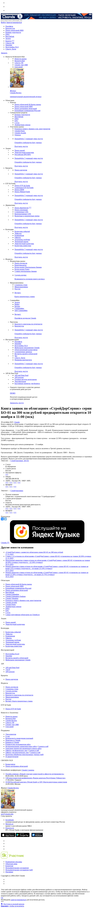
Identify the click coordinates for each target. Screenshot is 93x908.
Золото (8, 38)
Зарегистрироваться (14, 22)
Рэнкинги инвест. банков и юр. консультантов (32, 129)
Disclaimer (9, 872)
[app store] (8, 836)
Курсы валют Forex (22, 269)
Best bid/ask (9, 36)
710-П (7, 670)
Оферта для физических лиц (16, 750)
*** (6, 475)
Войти (3, 22)
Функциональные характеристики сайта (21, 746)
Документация (20, 381)
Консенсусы (10, 28)
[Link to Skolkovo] (12, 858)
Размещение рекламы (13, 862)
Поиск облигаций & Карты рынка (28, 104)
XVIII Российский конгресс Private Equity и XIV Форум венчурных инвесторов (36, 782)
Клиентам (9, 866)
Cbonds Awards (20, 133)
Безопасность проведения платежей (19, 738)
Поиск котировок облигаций (26, 108)
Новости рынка (21, 59)
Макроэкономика (21, 287)
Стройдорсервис (16, 491)
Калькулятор (10, 764)
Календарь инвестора (23, 246)
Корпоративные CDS (23, 214)
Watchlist (8, 45)
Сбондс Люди (10, 49)
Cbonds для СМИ (21, 65)
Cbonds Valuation (11, 598)
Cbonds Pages (20, 131)
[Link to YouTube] (6, 843)
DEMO (12, 393)
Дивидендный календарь (24, 152)
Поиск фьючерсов (23, 208)
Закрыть (4, 53)
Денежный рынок (21, 242)
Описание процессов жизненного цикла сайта (23, 748)
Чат (16, 356)
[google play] (22, 836)
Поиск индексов (21, 263)
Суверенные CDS (21, 212)
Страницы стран (21, 285)
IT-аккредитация (11, 757)
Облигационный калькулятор (26, 350)
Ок (2, 898)
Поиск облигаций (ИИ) (14, 30)
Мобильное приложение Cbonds (27, 348)
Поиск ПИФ (19, 190)
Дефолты (18, 233)
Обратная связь (11, 864)
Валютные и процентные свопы (27, 216)
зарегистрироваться (18, 900)
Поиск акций (20, 150)
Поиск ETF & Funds (22, 186)
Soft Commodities (21, 310)
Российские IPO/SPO (23, 154)
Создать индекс (11, 691)
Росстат (17, 289)
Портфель (9, 26)
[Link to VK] (6, 846)
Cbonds (17, 422)
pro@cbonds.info (7, 814)
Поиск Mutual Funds (22, 192)
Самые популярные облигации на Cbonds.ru (22, 615)
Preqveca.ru (9, 828)
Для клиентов (10, 734)
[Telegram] (5, 519)
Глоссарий (19, 67)
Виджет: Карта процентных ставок (19, 701)
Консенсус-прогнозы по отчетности (28, 324)
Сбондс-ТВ (9, 43)
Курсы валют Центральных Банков (28, 267)
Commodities (19, 308)
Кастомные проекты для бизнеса (27, 383)
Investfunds (9, 820)
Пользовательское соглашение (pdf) (19, 870)
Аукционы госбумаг (22, 239)
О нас (7, 736)
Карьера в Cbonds (12, 742)
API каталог (19, 377)
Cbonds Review (11, 720)
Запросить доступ (17, 403)
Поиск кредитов (21, 170)
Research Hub (20, 61)
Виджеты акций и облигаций (26, 354)
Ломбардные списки (22, 125)
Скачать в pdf (43, 746)
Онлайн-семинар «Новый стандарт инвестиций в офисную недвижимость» (34, 774)
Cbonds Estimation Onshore (15, 596)
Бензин (17, 306)
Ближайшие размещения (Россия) (27, 111)
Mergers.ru (9, 824)
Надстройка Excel (12, 654)
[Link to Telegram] (6, 841)
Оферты (18, 237)
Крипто (9, 41)
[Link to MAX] (6, 849)
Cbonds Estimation (12, 594)
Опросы (18, 135)
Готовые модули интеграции (26, 379)
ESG (16, 121)
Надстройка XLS (12, 47)
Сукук (17, 123)
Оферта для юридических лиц (17, 752)
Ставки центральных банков (26, 271)
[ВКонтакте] (2, 519)
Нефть (17, 304)
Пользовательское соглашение (17, 868)
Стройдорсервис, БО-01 (19, 461)
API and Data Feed (21, 375)
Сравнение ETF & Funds (24, 188)
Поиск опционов (21, 210)
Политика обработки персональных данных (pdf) (24, 754)
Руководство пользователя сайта (18, 744)
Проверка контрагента (23, 360)
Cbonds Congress (27, 770)
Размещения (19, 235)
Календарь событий (22, 231)
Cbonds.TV (5, 543)
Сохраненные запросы (23, 352)
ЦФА (7, 34)
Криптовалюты (20, 265)
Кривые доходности (13, 32)
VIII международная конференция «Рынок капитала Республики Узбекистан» (35, 778)
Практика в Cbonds (12, 740)
